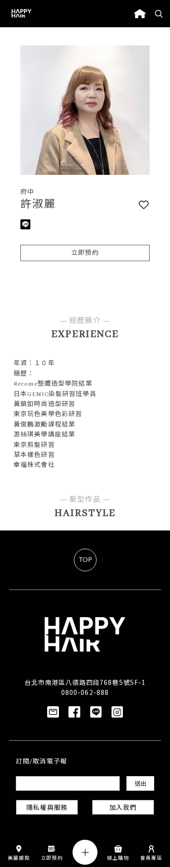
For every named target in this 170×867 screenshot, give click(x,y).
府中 (27, 192)
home (140, 13)
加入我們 (122, 808)
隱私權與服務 (47, 808)
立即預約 (84, 253)
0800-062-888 (85, 692)
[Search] (159, 14)
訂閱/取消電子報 (41, 762)
